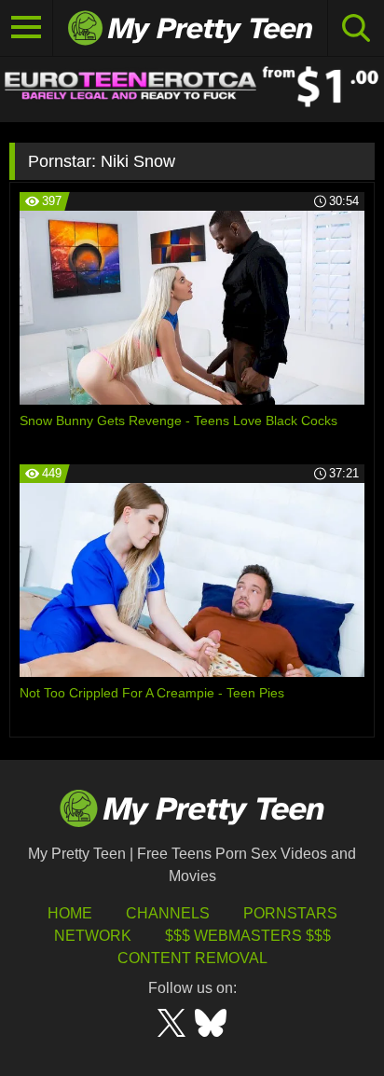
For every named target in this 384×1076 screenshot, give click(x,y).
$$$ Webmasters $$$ (248, 936)
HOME (70, 913)
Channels (168, 913)
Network (92, 936)
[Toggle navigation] (26, 28)
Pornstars (290, 913)
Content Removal (192, 958)
